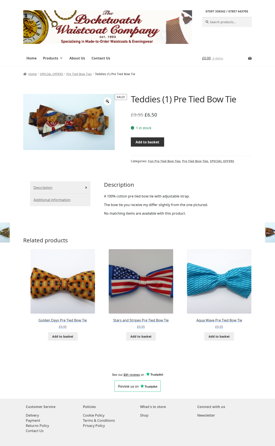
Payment (33, 420)
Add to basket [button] (62, 336)
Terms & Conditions (99, 420)
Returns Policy (37, 425)
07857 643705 (238, 11)
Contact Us (101, 58)
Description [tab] (43, 187)
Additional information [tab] (52, 199)
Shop (144, 415)
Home (31, 58)
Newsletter (206, 415)
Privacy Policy (94, 425)
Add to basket (147, 142)
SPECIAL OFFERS (51, 74)
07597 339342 (215, 11)
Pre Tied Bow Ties (79, 74)
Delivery (32, 415)
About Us (77, 58)
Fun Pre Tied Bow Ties (164, 161)
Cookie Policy (93, 415)
